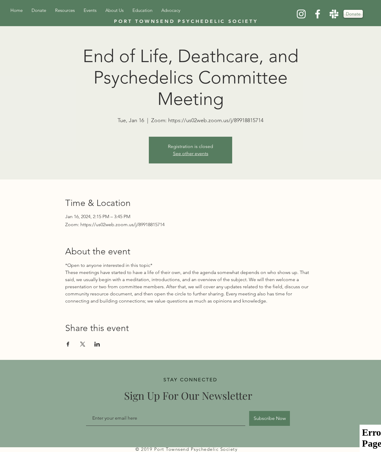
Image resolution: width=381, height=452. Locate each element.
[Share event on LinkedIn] (97, 344)
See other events (190, 153)
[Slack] (334, 14)
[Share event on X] (82, 344)
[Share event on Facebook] (68, 344)
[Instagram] (301, 14)
